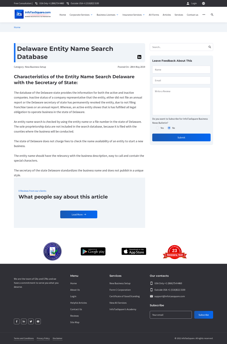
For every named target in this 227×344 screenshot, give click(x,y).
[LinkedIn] (24, 321)
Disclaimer (57, 338)
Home (17, 27)
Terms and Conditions (24, 338)
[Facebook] (16, 321)
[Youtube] (38, 321)
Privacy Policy (43, 338)
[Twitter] (31, 321)
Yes (162, 127)
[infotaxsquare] (32, 15)
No (173, 127)
